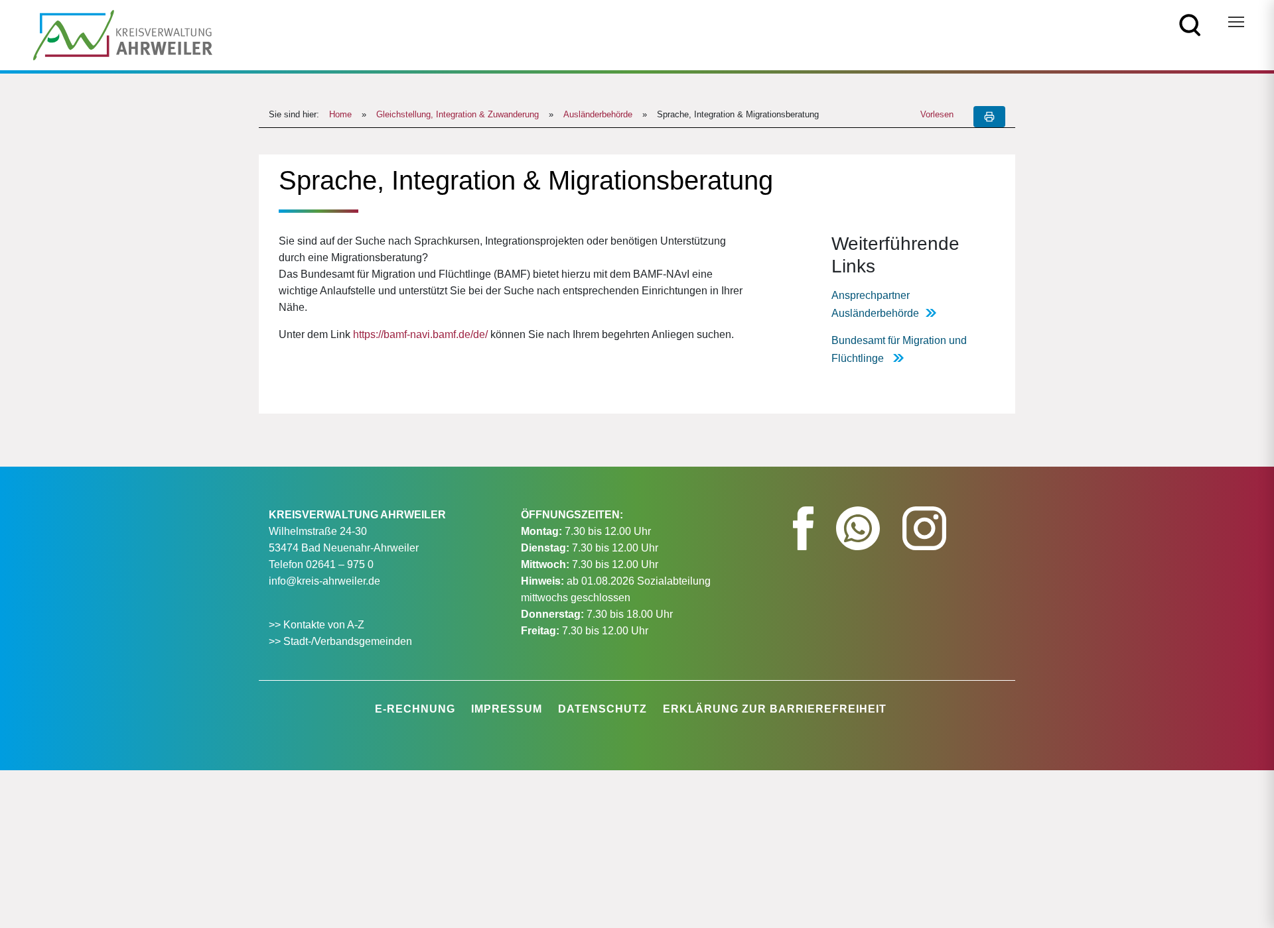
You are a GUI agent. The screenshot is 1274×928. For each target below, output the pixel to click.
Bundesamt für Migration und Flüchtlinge (899, 349)
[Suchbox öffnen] (1190, 24)
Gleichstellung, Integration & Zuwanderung (457, 114)
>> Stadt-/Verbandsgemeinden (340, 641)
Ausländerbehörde (597, 114)
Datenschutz (602, 709)
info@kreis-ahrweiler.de (324, 581)
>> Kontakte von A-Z (318, 624)
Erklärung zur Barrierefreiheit (774, 709)
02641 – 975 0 (340, 564)
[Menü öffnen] (1236, 22)
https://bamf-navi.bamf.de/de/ (420, 334)
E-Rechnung (415, 709)
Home (340, 114)
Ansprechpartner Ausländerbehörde (875, 304)
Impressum (506, 709)
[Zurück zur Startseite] (122, 34)
